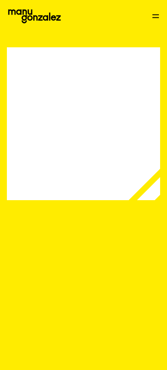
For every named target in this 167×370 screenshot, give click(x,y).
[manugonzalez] (34, 16)
